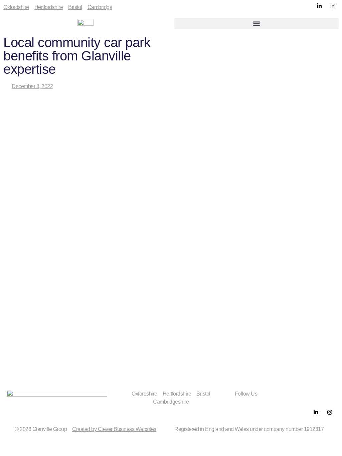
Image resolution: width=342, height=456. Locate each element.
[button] (256, 23)
